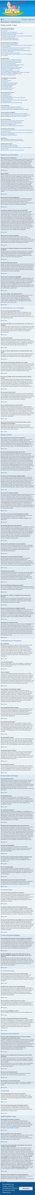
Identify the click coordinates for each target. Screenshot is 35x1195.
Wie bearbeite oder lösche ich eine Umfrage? (9, 66)
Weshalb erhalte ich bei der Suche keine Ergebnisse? (11, 121)
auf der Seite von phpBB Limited (12, 1126)
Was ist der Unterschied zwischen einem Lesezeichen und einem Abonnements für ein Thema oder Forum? (17, 130)
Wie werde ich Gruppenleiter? (6, 98)
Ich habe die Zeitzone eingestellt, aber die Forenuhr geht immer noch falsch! (16, 47)
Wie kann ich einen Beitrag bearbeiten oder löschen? (11, 61)
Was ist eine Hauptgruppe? (6, 101)
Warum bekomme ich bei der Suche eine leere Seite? (11, 123)
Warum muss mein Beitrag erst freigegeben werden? (11, 73)
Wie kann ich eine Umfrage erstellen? (8, 63)
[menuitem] (2, 20)
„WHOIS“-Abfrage (5, 1152)
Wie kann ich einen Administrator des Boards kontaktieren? (12, 150)
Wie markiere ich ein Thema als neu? (8, 74)
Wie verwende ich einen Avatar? (7, 51)
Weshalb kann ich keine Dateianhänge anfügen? (10, 68)
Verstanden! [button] (26, 1188)
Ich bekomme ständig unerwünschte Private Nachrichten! (12, 108)
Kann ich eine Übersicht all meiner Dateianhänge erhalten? (12, 140)
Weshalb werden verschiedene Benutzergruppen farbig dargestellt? (14, 100)
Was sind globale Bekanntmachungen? (8, 84)
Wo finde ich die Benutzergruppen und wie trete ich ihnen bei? (13, 97)
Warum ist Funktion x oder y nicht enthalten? (9, 146)
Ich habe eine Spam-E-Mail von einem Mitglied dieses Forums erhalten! (15, 109)
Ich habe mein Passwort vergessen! (8, 37)
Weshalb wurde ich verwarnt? (7, 69)
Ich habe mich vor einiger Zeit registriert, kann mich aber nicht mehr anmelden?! (16, 35)
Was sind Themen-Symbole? (6, 89)
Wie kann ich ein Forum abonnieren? (8, 133)
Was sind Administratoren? (6, 93)
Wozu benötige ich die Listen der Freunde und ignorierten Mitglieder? (14, 113)
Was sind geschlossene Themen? (7, 88)
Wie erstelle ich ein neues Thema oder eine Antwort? (11, 59)
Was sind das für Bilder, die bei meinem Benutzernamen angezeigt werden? (15, 50)
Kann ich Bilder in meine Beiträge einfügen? (9, 83)
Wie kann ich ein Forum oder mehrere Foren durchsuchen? (12, 120)
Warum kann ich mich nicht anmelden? (8, 34)
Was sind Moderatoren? (5, 95)
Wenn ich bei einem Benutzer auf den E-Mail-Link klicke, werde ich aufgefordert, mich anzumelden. (16, 55)
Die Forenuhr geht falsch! (6, 46)
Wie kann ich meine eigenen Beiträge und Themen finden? (12, 125)
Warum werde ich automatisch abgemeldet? (9, 38)
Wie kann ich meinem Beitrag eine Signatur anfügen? (11, 62)
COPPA (12, 214)
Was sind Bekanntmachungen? (7, 85)
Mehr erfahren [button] (7, 1192)
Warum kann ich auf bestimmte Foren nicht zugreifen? (11, 67)
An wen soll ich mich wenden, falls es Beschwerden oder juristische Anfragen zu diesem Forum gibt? (16, 148)
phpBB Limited (10, 370)
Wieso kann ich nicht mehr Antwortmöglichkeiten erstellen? (12, 64)
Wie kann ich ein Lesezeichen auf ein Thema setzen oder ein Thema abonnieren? (17, 132)
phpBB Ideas (4, 1137)
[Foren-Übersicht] (13, 8)
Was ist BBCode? (4, 79)
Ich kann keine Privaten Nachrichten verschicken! (11, 106)
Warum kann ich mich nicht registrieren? (9, 32)
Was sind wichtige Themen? (6, 86)
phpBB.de (19, 370)
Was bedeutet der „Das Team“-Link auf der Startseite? (11, 102)
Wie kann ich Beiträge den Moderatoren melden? (10, 71)
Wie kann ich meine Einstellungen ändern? (9, 44)
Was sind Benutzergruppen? (6, 96)
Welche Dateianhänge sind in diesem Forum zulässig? (11, 139)
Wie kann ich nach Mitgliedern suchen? (8, 124)
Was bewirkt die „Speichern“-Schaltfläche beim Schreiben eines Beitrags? (15, 72)
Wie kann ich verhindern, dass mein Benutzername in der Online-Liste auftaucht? (17, 45)
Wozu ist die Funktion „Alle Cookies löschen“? (10, 39)
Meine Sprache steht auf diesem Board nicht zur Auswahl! (12, 49)
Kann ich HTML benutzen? (6, 80)
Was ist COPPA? (4, 30)
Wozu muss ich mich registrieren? (7, 29)
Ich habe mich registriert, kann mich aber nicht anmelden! (12, 33)
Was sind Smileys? (4, 81)
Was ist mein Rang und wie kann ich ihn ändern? (10, 52)
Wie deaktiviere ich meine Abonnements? (9, 135)
